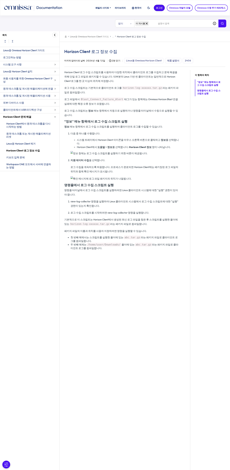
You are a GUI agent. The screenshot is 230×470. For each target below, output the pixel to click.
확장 (5, 41)
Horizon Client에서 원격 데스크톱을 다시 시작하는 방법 (28, 125)
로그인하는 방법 (12, 57)
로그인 (159, 7)
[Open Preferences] (6, 464)
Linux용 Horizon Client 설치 (17, 71)
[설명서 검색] (222, 23)
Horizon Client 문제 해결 (17, 116)
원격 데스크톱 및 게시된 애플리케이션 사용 (27, 95)
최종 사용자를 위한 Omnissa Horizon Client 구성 (28, 80)
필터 (120, 23)
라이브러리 (120, 7)
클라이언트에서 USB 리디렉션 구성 (22, 109)
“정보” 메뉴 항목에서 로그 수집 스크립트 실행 (208, 83)
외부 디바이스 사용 (13, 102)
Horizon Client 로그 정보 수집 (23, 150)
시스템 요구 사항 (12, 64)
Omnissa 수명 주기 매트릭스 (211, 7)
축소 (12, 41)
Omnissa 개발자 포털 (179, 7)
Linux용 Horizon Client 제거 (21, 143)
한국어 (138, 7)
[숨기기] (54, 35)
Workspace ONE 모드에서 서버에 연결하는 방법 (28, 166)
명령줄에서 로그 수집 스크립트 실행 (208, 92)
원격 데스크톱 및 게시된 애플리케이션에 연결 (28, 88)
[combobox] (172, 23)
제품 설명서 (173, 60)
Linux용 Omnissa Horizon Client (144, 60)
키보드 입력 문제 (15, 157)
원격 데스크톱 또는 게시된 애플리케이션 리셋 (28, 135)
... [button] (113, 36)
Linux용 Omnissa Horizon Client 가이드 (24, 50)
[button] (149, 8)
